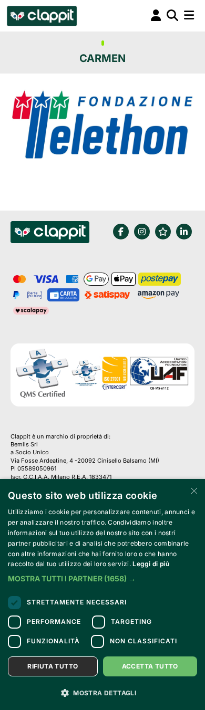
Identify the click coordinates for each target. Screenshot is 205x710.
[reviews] (163, 231)
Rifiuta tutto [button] (52, 666)
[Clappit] (50, 233)
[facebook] (121, 231)
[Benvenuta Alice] (41, 15)
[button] (102, 578)
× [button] (193, 490)
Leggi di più (150, 564)
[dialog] (102, 594)
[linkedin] (184, 231)
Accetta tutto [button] (150, 666)
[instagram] (142, 231)
